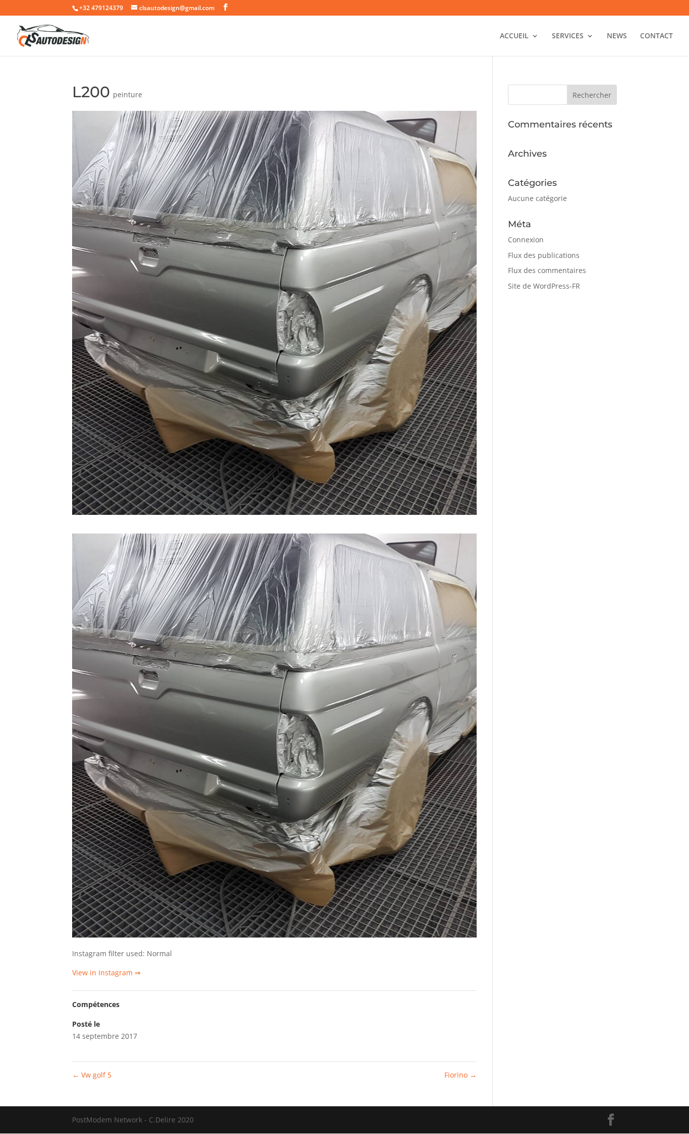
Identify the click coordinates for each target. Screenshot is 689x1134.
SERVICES (568, 36)
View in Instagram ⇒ (106, 972)
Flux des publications (544, 255)
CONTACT (656, 36)
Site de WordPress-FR (544, 286)
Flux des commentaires (547, 270)
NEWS (617, 36)
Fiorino (460, 1075)
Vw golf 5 (91, 1075)
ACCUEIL (514, 36)
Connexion (526, 239)
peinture (127, 94)
